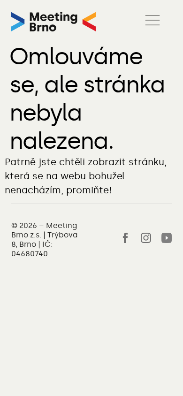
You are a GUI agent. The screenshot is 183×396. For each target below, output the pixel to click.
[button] (152, 22)
